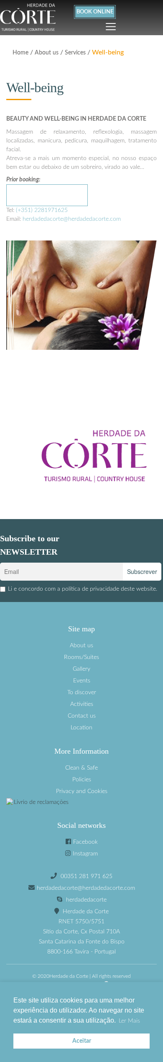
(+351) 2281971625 (42, 210)
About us (47, 53)
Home (20, 53)
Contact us (82, 716)
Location (81, 728)
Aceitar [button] (81, 1041)
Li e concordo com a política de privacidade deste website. (82, 589)
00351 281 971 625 (86, 876)
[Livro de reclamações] (81, 802)
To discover (81, 692)
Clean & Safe (81, 768)
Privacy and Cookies (81, 791)
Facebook (85, 842)
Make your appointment (47, 199)
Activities (81, 704)
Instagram (85, 854)
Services (75, 53)
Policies (81, 780)
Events (81, 681)
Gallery (81, 669)
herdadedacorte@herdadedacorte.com (72, 219)
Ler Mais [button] (129, 1021)
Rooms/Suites (81, 657)
